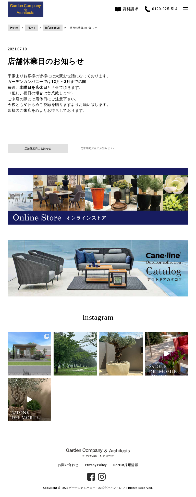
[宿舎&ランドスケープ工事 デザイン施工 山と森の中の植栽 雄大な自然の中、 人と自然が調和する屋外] (75, 353)
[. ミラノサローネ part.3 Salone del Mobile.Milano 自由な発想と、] (29, 400)
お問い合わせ (68, 465)
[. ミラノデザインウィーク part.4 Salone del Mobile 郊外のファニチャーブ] (167, 353)
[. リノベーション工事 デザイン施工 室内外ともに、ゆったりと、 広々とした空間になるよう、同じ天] (121, 353)
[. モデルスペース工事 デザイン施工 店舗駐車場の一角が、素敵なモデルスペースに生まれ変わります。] (29, 353)
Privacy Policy (96, 465)
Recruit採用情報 (125, 465)
